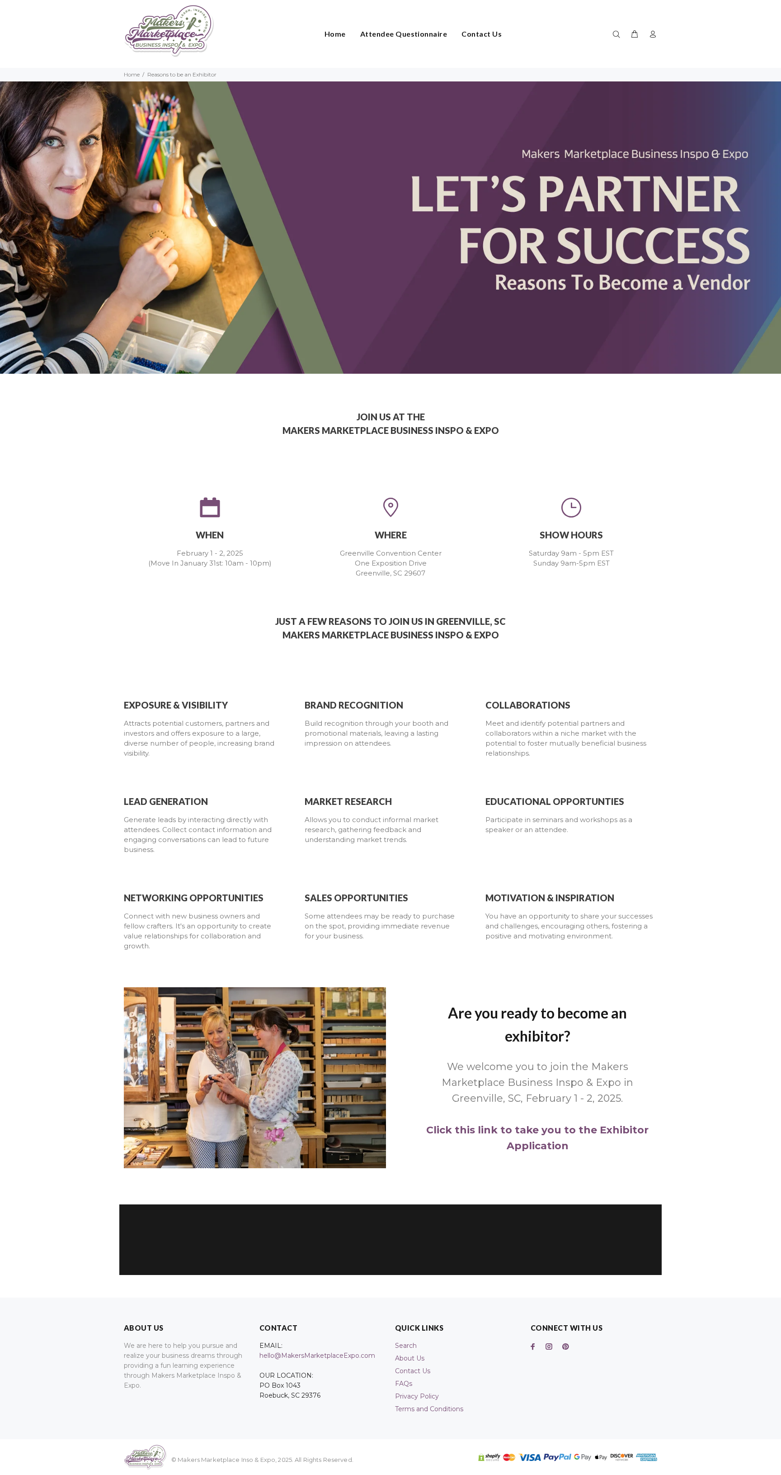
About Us (409, 1358)
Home (132, 74)
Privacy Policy (417, 1396)
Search (406, 1346)
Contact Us (412, 1371)
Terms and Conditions (429, 1409)
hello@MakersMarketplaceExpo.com (317, 1355)
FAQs (403, 1384)
